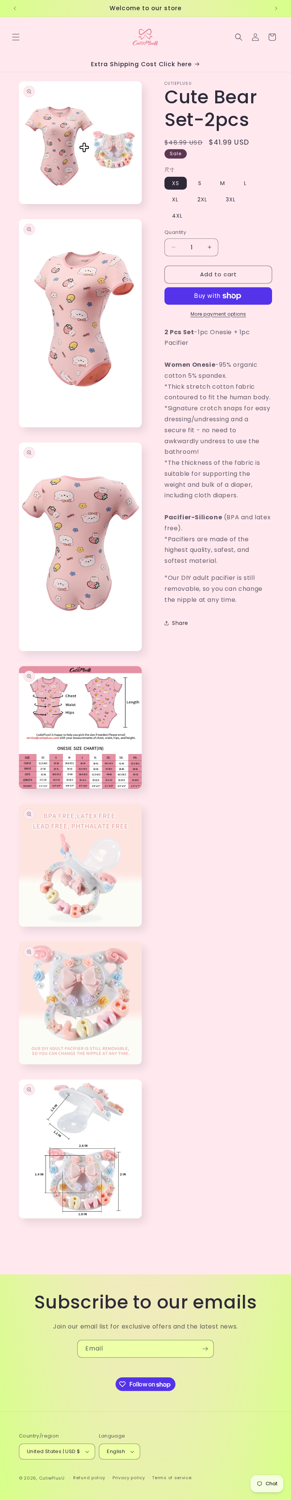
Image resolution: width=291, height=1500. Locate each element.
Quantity (175, 232)
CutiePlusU (52, 1478)
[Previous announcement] (14, 8)
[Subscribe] (205, 1349)
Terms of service (171, 1478)
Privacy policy (129, 1478)
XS (175, 183)
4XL (177, 216)
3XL (231, 199)
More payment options (218, 314)
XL (175, 199)
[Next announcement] (276, 8)
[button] (16, 37)
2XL (202, 199)
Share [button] (180, 623)
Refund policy (89, 1478)
